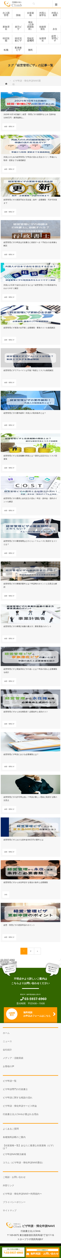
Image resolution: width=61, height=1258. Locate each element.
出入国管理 (6, 14)
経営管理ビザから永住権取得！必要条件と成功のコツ (26, 711)
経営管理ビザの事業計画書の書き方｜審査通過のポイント (27, 626)
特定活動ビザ (18, 39)
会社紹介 (7, 1049)
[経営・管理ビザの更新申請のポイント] (30, 911)
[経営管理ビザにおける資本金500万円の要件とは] (30, 826)
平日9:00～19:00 (8, 961)
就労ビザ (18, 28)
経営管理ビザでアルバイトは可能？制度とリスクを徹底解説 (28, 370)
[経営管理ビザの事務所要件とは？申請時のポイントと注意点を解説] (30, 570)
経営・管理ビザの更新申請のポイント (19, 925)
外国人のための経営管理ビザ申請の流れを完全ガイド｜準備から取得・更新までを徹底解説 (30, 158)
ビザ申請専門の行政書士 (15, 1089)
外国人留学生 (42, 14)
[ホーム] (7, 84)
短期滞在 (42, 39)
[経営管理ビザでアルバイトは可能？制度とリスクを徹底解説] (30, 356)
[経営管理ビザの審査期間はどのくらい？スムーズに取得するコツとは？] (30, 527)
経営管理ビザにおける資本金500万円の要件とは (23, 839)
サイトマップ (9, 1210)
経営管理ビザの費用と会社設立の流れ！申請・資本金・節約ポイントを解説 (30, 500)
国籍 (18, 15)
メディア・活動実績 (13, 1057)
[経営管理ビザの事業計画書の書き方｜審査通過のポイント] (30, 612)
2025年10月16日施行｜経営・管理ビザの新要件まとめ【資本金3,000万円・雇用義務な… (30, 116)
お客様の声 (8, 1066)
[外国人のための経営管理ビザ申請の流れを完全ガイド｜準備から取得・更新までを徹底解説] (30, 143)
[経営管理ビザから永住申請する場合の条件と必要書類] (30, 868)
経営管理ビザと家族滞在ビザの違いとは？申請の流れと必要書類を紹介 (30, 671)
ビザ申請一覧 (9, 1080)
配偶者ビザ (18, 48)
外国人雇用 (54, 14)
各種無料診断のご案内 (14, 1137)
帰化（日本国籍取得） (30, 26)
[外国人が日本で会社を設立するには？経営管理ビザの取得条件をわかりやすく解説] (30, 271)
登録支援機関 (30, 39)
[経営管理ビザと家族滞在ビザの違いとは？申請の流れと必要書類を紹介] (30, 655)
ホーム (6, 1032)
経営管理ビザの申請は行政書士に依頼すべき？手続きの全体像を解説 (30, 244)
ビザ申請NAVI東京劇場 (14, 1154)
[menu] (56, 4)
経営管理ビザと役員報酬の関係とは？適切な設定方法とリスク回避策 (30, 457)
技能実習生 (42, 28)
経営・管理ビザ (54, 38)
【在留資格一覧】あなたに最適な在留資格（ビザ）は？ (29, 1147)
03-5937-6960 (14, 1252)
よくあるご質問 (11, 1128)
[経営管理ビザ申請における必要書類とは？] (30, 740)
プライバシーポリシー (14, 1202)
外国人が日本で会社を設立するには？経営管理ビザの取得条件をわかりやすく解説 (30, 286)
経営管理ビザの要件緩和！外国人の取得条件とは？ (25, 413)
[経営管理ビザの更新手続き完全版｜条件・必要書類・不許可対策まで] (30, 186)
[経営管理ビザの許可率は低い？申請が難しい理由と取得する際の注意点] (30, 783)
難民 (30, 49)
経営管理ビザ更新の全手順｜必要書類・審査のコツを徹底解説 (29, 327)
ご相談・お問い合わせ (14, 1177)
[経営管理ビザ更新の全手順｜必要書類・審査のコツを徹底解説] (30, 314)
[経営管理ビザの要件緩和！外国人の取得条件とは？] (30, 399)
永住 (55, 29)
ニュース (7, 1041)
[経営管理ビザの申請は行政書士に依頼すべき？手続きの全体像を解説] (30, 228)
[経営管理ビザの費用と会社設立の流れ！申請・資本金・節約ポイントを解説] (30, 484)
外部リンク (8, 1185)
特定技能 (6, 39)
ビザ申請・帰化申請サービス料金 (20, 1105)
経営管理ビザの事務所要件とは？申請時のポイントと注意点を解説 (30, 585)
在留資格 (30, 14)
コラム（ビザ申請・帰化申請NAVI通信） (23, 1162)
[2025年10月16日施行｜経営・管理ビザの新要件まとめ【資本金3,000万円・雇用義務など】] (30, 100)
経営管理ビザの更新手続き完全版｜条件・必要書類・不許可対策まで (30, 201)
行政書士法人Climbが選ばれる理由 (20, 1114)
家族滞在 (6, 28)
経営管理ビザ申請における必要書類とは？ (21, 754)
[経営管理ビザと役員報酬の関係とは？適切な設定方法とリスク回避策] (30, 442)
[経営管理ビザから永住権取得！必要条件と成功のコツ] (30, 698)
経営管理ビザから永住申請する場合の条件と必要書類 (26, 882)
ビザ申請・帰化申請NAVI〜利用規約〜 (22, 1193)
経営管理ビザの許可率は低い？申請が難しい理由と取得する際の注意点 (30, 799)
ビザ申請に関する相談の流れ (17, 1097)
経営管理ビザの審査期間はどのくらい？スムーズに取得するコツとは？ (30, 543)
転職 (6, 49)
